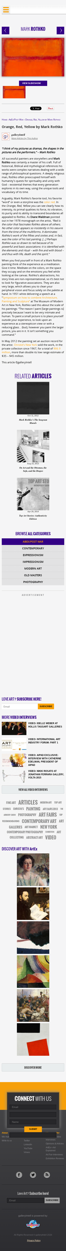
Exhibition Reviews (55, 1158)
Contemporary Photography (25, 832)
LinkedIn (28, 1144)
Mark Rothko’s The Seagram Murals (33, 421)
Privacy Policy (33, 1240)
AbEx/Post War (16, 119)
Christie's (18, 809)
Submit (33, 1129)
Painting (33, 809)
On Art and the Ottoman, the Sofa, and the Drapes (33, 469)
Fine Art (11, 803)
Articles (28, 802)
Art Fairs (48, 814)
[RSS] (47, 1175)
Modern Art (33, 568)
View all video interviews (33, 790)
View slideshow (31, 83)
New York (48, 827)
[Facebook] (19, 1175)
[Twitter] (33, 1175)
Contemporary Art (39, 821)
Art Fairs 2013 (50, 809)
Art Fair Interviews (54, 1154)
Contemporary (33, 548)
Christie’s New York (25, 344)
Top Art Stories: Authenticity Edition (33, 517)
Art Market (31, 827)
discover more (33, 1067)
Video (50, 837)
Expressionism (33, 555)
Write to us (7, 1140)
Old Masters (33, 575)
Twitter (27, 1140)
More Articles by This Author (24, 138)
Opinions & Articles (55, 1143)
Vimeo (27, 1152)
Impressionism (33, 562)
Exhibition (49, 832)
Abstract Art (34, 837)
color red (49, 202)
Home (4, 119)
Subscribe (46, 706)
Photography (33, 582)
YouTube (28, 1148)
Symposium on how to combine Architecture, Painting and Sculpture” (30, 299)
